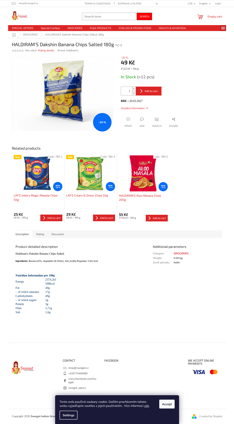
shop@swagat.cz (78, 368)
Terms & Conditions (97, 3)
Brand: (68, 50)
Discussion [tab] (57, 234)
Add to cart (151, 91)
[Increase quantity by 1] (134, 89)
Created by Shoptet (210, 416)
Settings (68, 415)
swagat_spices (77, 387)
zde (146, 406)
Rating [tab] (40, 234)
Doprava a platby (130, 3)
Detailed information (133, 108)
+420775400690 (77, 373)
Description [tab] (22, 234)
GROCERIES (181, 253)
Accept (167, 404)
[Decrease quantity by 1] (134, 93)
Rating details (46, 50)
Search (144, 16)
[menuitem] (22, 28)
